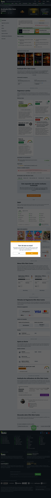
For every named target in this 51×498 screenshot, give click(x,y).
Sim (32, 253)
